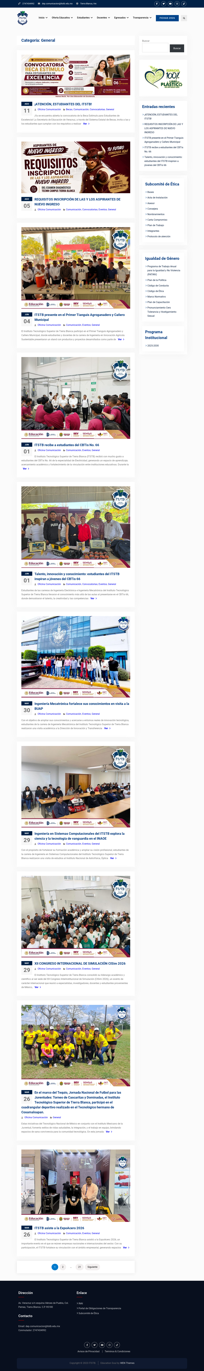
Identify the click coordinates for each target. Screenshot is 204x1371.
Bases (150, 192)
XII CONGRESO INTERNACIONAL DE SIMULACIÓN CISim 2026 (80, 963)
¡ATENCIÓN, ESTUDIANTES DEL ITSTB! (63, 104)
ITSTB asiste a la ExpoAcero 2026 (59, 1228)
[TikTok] (183, 3)
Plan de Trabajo (155, 225)
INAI (81, 1303)
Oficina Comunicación (49, 109)
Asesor (151, 203)
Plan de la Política (156, 280)
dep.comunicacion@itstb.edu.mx (57, 3)
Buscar (145, 40)
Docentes (102, 17)
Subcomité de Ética (89, 1313)
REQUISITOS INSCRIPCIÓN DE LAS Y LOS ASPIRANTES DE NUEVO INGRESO (163, 128)
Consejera (152, 208)
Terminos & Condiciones (117, 1351)
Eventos (103, 209)
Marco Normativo (156, 296)
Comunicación (81, 109)
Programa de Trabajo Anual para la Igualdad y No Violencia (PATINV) (163, 270)
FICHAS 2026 (167, 18)
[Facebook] (156, 3)
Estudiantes (83, 17)
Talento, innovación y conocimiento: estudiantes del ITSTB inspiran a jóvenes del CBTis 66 (163, 161)
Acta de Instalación (157, 197)
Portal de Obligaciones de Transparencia (100, 1308)
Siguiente (92, 1267)
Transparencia (140, 17)
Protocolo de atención (158, 236)
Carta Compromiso (157, 219)
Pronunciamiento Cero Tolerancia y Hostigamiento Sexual (161, 311)
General (110, 109)
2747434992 (28, 3)
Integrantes (153, 231)
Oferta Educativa (61, 17)
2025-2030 (153, 345)
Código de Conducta (158, 285)
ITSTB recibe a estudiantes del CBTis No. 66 (66, 445)
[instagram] (177, 3)
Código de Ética (155, 291)
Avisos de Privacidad (88, 1351)
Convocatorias (97, 109)
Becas (69, 109)
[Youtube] (170, 3)
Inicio (42, 17)
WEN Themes (127, 1363)
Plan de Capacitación (158, 302)
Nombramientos (155, 214)
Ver (85, 123)
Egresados (120, 17)
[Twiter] (163, 3)
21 (79, 1267)
